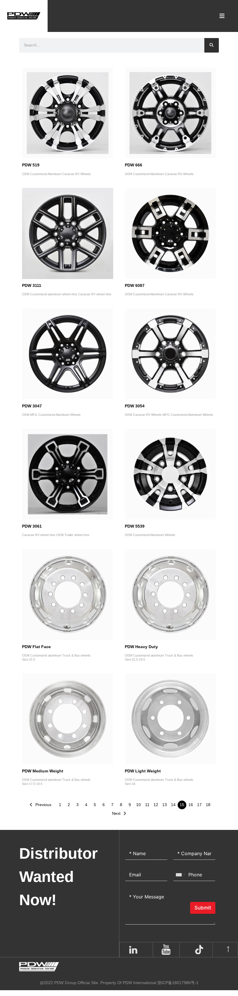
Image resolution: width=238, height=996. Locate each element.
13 (164, 805)
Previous (43, 805)
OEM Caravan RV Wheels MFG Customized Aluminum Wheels (169, 414)
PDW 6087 (135, 285)
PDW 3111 (31, 285)
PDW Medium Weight (42, 771)
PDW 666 (133, 165)
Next (116, 813)
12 (156, 805)
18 (208, 805)
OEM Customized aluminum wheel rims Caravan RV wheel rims (66, 294)
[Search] (211, 45)
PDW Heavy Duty (141, 647)
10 (138, 805)
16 (190, 805)
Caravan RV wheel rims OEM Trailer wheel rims (55, 535)
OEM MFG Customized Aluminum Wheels (51, 414)
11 (147, 805)
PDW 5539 (135, 526)
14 (173, 805)
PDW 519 (30, 165)
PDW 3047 (32, 406)
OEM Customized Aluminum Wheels (150, 535)
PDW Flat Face (36, 647)
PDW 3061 (32, 526)
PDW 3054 (135, 406)
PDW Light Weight (143, 771)
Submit (202, 908)
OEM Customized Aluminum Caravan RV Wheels (56, 174)
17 (199, 805)
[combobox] (180, 875)
